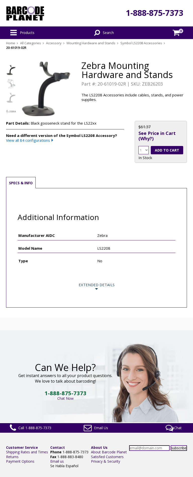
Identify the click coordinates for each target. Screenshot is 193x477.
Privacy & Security (105, 461)
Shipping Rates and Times (27, 452)
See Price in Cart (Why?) (157, 135)
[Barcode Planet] (25, 13)
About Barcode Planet (109, 452)
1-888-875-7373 (154, 12)
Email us (57, 461)
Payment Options (20, 461)
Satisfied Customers (107, 456)
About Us (99, 447)
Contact (57, 447)
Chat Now (65, 398)
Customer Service (22, 447)
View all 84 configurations (28, 140)
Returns (12, 456)
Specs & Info (21, 182)
